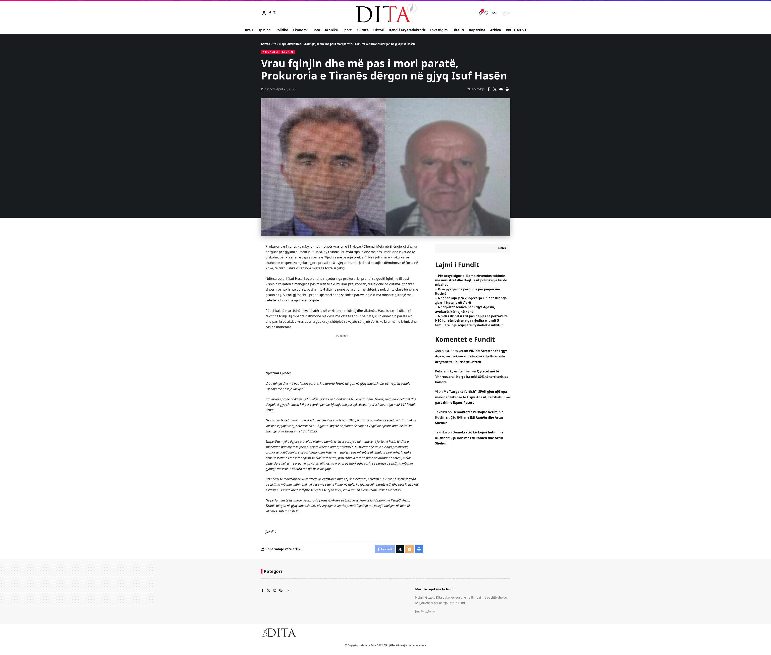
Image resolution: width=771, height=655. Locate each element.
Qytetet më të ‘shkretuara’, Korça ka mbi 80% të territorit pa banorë (471, 376)
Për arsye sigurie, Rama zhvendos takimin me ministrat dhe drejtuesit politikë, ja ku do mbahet (471, 280)
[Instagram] (274, 12)
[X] (268, 590)
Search (502, 248)
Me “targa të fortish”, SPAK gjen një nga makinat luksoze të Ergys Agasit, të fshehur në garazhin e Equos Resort (472, 397)
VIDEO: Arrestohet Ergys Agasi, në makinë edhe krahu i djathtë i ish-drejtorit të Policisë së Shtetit (471, 356)
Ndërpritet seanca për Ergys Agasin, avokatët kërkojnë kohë (465, 309)
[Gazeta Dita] (385, 13)
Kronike (288, 51)
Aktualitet (270, 51)
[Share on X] (495, 89)
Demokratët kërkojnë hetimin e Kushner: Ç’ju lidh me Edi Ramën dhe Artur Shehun (469, 417)
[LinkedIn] (287, 590)
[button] (264, 13)
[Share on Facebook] (488, 89)
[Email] (501, 89)
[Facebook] (270, 12)
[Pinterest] (281, 590)
